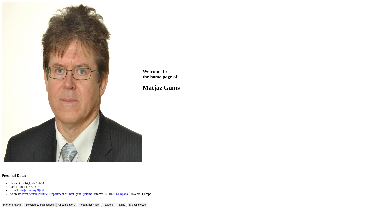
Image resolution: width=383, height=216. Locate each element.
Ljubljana (122, 194)
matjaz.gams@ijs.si (32, 190)
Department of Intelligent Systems (70, 194)
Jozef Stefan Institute (35, 194)
